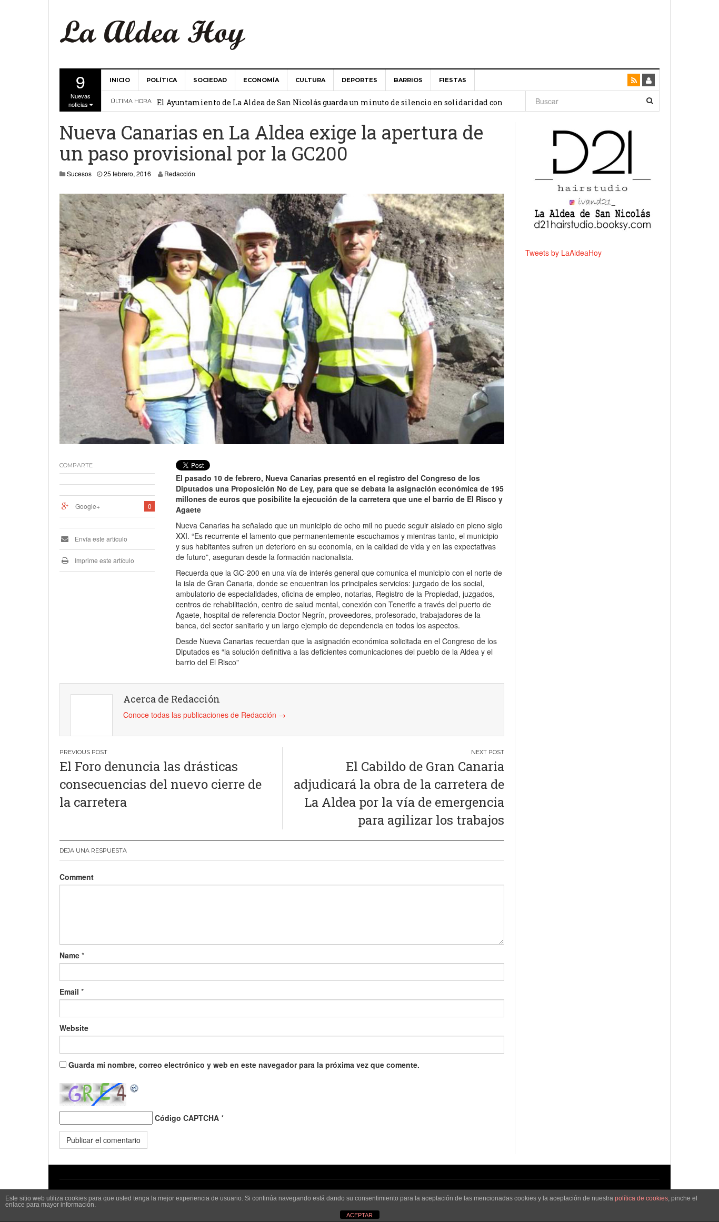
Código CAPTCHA (187, 1118)
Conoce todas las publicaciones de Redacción (204, 714)
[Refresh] (135, 1088)
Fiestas (452, 80)
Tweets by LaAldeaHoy (563, 252)
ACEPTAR (359, 1215)
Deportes (359, 80)
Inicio (119, 80)
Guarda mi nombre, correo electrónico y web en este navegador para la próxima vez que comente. (244, 1064)
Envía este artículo (100, 538)
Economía (261, 80)
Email (69, 991)
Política (161, 80)
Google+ (87, 506)
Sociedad (210, 80)
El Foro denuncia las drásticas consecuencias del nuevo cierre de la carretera (160, 784)
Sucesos (79, 173)
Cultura (310, 80)
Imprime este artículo (103, 560)
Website (73, 1028)
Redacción (179, 173)
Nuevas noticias (79, 88)
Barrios (408, 80)
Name (69, 955)
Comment (76, 877)
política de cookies (641, 1198)
